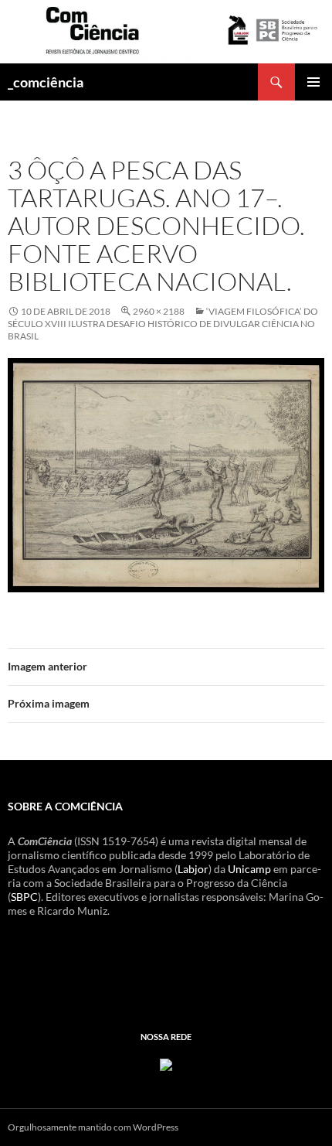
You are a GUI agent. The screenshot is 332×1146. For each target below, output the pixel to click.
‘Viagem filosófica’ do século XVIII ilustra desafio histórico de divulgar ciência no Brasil (163, 323)
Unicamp (249, 868)
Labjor (193, 868)
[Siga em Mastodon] (166, 1063)
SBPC (24, 896)
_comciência (45, 81)
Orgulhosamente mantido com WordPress (93, 1127)
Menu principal (313, 82)
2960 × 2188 (159, 311)
